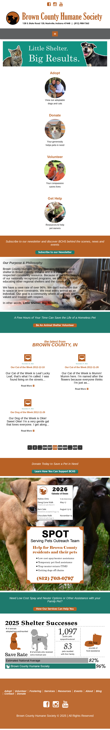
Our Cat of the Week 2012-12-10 (28, 367)
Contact (9, 693)
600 (65, 447)
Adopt (55, 73)
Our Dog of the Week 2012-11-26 (27, 412)
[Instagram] (55, 4)
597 (50, 447)
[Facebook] (49, 4)
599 (60, 447)
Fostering (35, 691)
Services (49, 691)
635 (75, 447)
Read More (26, 386)
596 (45, 447)
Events (78, 691)
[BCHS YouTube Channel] (61, 4)
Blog (99, 691)
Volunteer (55, 157)
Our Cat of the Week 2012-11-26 (82, 367)
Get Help (55, 198)
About (89, 691)
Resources (64, 691)
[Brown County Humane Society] (54, 18)
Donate (55, 115)
